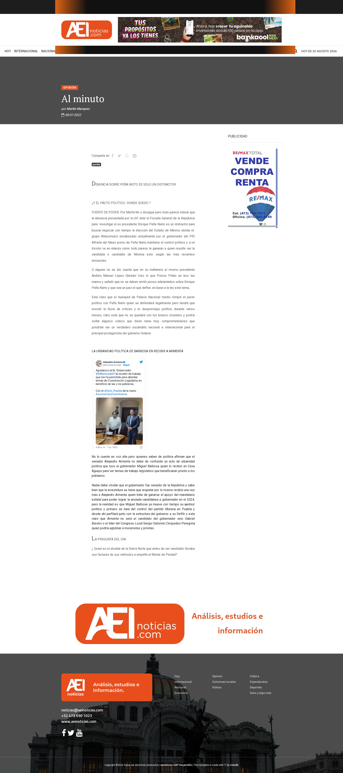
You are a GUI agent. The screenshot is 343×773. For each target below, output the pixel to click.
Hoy (9, 51)
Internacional (26, 51)
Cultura (254, 676)
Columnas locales (224, 681)
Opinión (69, 87)
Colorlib (234, 765)
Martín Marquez (78, 109)
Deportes (256, 687)
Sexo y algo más (260, 693)
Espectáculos (259, 681)
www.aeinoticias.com (78, 721)
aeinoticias (166, 765)
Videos (217, 687)
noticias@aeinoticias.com (82, 710)
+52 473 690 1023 (76, 715)
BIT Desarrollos (183, 765)
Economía (181, 693)
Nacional (49, 51)
